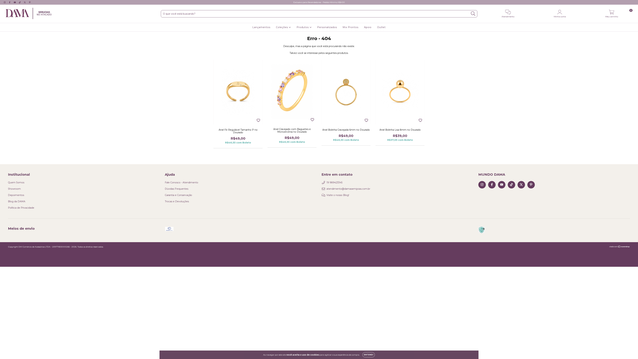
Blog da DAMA (16, 201)
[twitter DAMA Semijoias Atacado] (25, 2)
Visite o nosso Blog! (337, 195)
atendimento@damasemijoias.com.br (348, 188)
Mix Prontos (350, 27)
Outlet (381, 27)
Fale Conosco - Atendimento (181, 182)
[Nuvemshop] (619, 247)
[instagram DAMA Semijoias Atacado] (4, 2)
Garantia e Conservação (178, 195)
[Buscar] (473, 14)
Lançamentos (261, 27)
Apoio (368, 27)
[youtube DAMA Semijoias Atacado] (15, 2)
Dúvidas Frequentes (176, 188)
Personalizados (327, 27)
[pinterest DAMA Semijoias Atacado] (30, 2)
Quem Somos (16, 182)
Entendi (368, 355)
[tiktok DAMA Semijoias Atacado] (20, 2)
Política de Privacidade (21, 207)
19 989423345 (334, 182)
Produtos (303, 27)
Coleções (282, 27)
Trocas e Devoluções (177, 201)
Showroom (14, 188)
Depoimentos (16, 195)
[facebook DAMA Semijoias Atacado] (9, 2)
